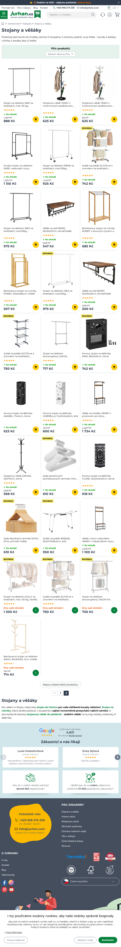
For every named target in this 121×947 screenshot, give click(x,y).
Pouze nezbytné (16, 940)
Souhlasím (108, 940)
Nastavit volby (85, 940)
